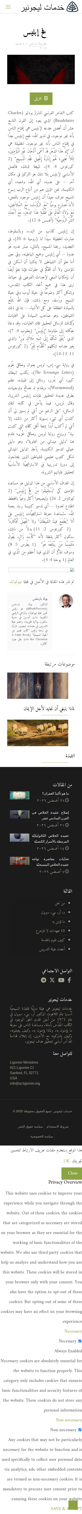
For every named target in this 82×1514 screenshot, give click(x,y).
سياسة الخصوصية (41, 1136)
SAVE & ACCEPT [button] (66, 1509)
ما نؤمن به (58, 921)
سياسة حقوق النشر (30, 1126)
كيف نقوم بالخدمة (53, 940)
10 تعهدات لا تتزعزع (50, 931)
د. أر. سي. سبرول (53, 912)
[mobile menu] (8, 6)
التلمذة (70, 756)
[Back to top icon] (73, 1505)
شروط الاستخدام (58, 1126)
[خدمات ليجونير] (49, 6)
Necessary (67, 1341)
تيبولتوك (16, 582)
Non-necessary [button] (69, 1420)
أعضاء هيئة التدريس (52, 949)
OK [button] (67, 1161)
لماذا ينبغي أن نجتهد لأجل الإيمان (49, 709)
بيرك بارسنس (35, 43)
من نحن (60, 903)
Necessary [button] (73, 1331)
